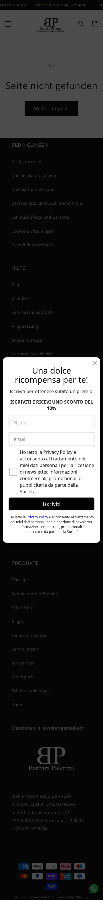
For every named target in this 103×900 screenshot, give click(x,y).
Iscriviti (52, 504)
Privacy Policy (37, 517)
